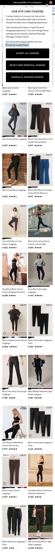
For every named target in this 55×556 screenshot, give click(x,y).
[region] (27, 47)
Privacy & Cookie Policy (17, 45)
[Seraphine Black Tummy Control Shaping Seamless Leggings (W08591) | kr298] (14, 268)
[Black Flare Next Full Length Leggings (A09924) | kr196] (14, 371)
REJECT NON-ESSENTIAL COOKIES (27, 65)
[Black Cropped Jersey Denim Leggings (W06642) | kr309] (14, 320)
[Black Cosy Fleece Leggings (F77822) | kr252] (14, 169)
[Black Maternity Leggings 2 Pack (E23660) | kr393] (14, 521)
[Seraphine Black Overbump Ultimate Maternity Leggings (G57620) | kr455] (40, 470)
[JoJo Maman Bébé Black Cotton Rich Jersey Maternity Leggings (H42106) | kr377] (14, 422)
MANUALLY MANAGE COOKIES (27, 77)
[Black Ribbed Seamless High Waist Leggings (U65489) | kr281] (40, 371)
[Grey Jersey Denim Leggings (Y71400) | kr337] (14, 118)
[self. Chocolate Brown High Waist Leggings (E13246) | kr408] (40, 521)
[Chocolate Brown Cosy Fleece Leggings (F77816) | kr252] (14, 221)
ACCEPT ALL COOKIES (27, 53)
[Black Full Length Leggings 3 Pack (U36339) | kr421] (40, 422)
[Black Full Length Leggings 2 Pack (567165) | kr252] (40, 320)
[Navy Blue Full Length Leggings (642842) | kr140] (40, 268)
